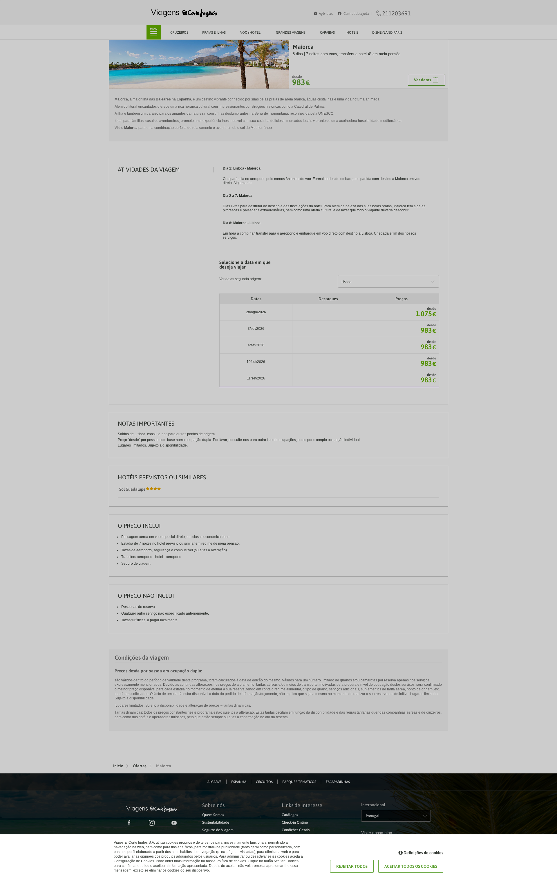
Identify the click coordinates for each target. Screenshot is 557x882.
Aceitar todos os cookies (410, 866)
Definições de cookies (423, 852)
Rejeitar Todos (352, 866)
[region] (278, 441)
